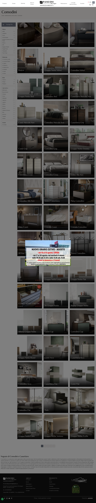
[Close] (70, 238)
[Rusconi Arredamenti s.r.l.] (48, 3)
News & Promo (32, 3)
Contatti (82, 3)
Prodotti (5, 3)
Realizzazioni (64, 3)
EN (90, 2)
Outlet (13, 3)
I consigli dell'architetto (73, 3)
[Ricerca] (93, 5)
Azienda (23, 3)
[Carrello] (90, 4)
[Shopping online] (93, 2)
